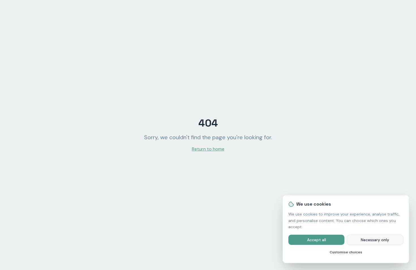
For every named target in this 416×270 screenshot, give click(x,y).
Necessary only (375, 239)
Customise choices (346, 252)
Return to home (208, 149)
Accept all (316, 239)
